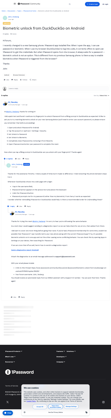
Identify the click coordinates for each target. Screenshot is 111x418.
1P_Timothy (13, 102)
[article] (55, 130)
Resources (9, 362)
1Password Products (13, 351)
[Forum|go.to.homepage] (29, 4)
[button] (14, 4)
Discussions (11, 11)
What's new (9, 357)
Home (4, 11)
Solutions (70, 351)
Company (60, 362)
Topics (19, 11)
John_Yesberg (13, 17)
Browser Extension (19, 75)
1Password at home (29, 11)
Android (6, 75)
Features (59, 351)
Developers (60, 357)
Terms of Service (11, 386)
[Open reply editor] (55, 88)
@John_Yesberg (12, 111)
